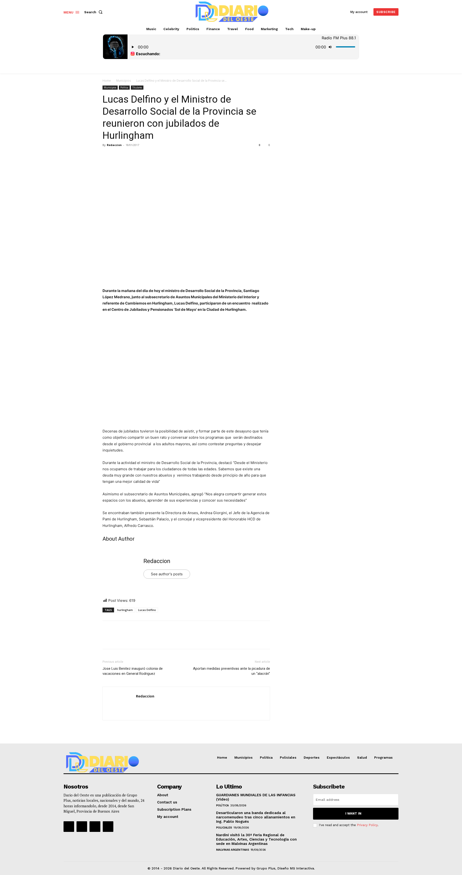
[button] (94, 12)
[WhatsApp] (140, 156)
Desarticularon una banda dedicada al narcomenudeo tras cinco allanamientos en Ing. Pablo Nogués (255, 817)
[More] (152, 156)
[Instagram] (82, 826)
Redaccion (114, 145)
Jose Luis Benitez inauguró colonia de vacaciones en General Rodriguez (133, 671)
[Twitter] (118, 156)
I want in (353, 813)
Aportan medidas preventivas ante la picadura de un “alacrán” (231, 671)
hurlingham (125, 610)
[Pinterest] (129, 156)
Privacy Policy (367, 825)
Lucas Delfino (147, 610)
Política (124, 87)
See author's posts (167, 574)
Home (107, 81)
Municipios (123, 81)
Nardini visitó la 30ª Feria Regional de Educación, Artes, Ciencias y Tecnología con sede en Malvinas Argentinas (256, 839)
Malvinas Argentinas (232, 849)
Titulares (137, 87)
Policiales (224, 827)
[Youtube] (108, 826)
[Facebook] (107, 156)
